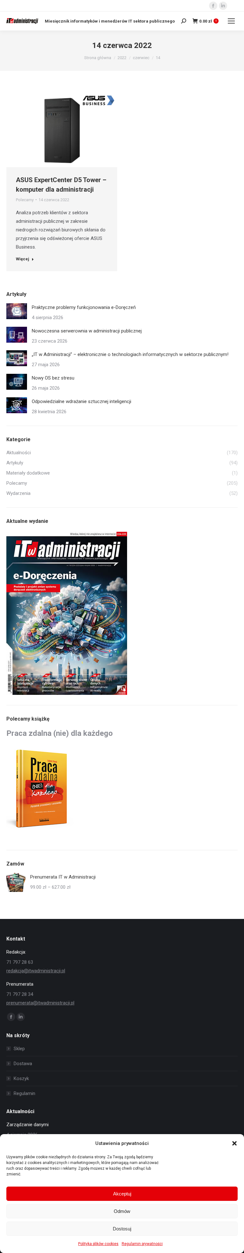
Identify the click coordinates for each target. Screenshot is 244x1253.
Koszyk (21, 1078)
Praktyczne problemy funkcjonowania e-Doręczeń (84, 307)
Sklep (19, 1048)
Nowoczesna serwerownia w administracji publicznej (87, 331)
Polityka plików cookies (98, 1244)
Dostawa (23, 1063)
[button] (234, 1143)
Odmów (122, 1211)
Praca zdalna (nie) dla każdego (59, 733)
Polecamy (25, 199)
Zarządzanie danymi (27, 1124)
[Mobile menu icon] (231, 21)
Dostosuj (122, 1228)
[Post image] (16, 311)
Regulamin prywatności (142, 1244)
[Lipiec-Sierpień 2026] (67, 613)
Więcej (22, 259)
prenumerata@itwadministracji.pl (40, 1003)
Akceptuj (122, 1193)
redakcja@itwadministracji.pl (35, 971)
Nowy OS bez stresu (53, 378)
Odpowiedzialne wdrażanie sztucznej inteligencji (81, 401)
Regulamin (24, 1093)
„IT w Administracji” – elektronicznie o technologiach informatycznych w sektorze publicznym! (130, 354)
